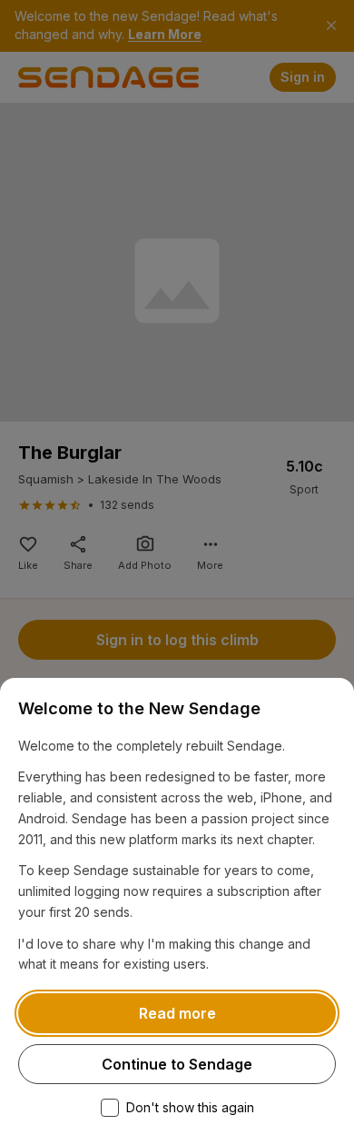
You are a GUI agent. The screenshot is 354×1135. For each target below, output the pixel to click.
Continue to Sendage (177, 1064)
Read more (177, 1013)
